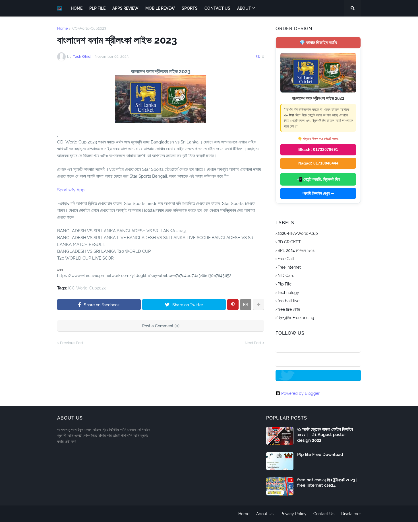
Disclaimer (351, 513)
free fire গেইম (289, 309)
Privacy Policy (293, 513)
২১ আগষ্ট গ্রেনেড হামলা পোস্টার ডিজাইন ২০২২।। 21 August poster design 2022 (325, 435)
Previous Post (71, 343)
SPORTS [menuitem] (190, 8)
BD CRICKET (289, 242)
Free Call (286, 258)
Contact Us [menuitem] (217, 8)
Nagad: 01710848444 (318, 163)
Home (62, 28)
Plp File (284, 284)
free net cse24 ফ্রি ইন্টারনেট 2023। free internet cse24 (327, 482)
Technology (288, 292)
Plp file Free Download (320, 454)
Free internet (289, 267)
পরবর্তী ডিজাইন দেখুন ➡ (318, 193)
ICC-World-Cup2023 (88, 28)
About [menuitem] (244, 8)
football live (288, 301)
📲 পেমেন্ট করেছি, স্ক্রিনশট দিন (318, 179)
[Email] (245, 304)
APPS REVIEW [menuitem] (125, 8)
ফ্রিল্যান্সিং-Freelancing (296, 317)
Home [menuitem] (76, 8)
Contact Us (323, 513)
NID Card (286, 275)
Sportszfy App (70, 189)
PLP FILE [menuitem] (97, 8)
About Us (265, 513)
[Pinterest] (233, 304)
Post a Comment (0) (160, 326)
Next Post (253, 343)
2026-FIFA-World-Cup (298, 233)
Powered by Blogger (300, 393)
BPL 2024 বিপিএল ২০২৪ (296, 250)
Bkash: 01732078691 (318, 149)
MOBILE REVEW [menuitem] (160, 8)
